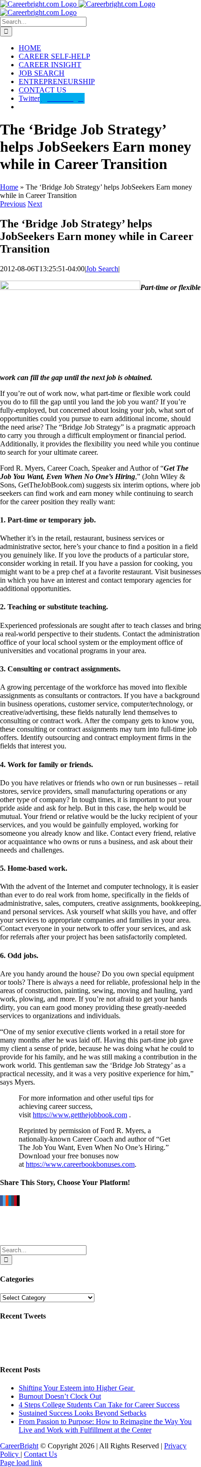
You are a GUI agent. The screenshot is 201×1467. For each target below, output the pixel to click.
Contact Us (40, 1454)
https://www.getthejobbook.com (80, 1115)
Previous (13, 204)
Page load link (21, 1463)
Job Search (102, 269)
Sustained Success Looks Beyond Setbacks (82, 1413)
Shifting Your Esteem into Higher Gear (77, 1388)
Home (9, 187)
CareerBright (19, 1446)
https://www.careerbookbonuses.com (80, 1164)
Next (35, 204)
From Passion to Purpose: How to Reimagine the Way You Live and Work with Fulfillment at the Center (105, 1426)
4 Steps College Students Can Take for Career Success (99, 1405)
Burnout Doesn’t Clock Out (60, 1396)
